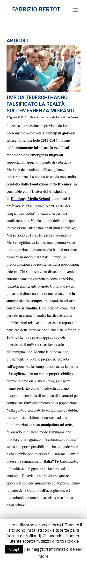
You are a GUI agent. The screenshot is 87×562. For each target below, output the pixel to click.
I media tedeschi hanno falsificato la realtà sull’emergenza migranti (40, 104)
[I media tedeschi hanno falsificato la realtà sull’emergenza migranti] (43, 68)
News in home (39, 117)
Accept (14, 549)
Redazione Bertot (67, 117)
